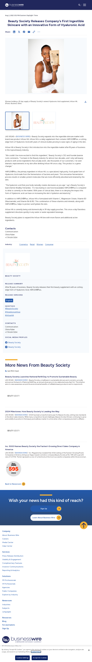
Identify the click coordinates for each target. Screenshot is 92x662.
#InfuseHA (9, 315)
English (9, 300)
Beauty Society (14, 342)
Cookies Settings (22, 658)
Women (40, 244)
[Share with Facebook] (24, 32)
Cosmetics (23, 244)
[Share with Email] (29, 32)
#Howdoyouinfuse (12, 312)
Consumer (49, 244)
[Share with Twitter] (19, 32)
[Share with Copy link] (34, 32)
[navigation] (84, 5)
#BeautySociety (11, 308)
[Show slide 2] (44, 121)
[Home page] (14, 5)
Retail (32, 244)
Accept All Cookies (40, 658)
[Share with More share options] (39, 32)
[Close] (89, 650)
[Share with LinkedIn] (14, 32)
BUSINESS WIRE (23, 136)
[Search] (79, 5)
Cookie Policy (36, 652)
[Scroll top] (84, 525)
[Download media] (85, 101)
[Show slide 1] (17, 121)
